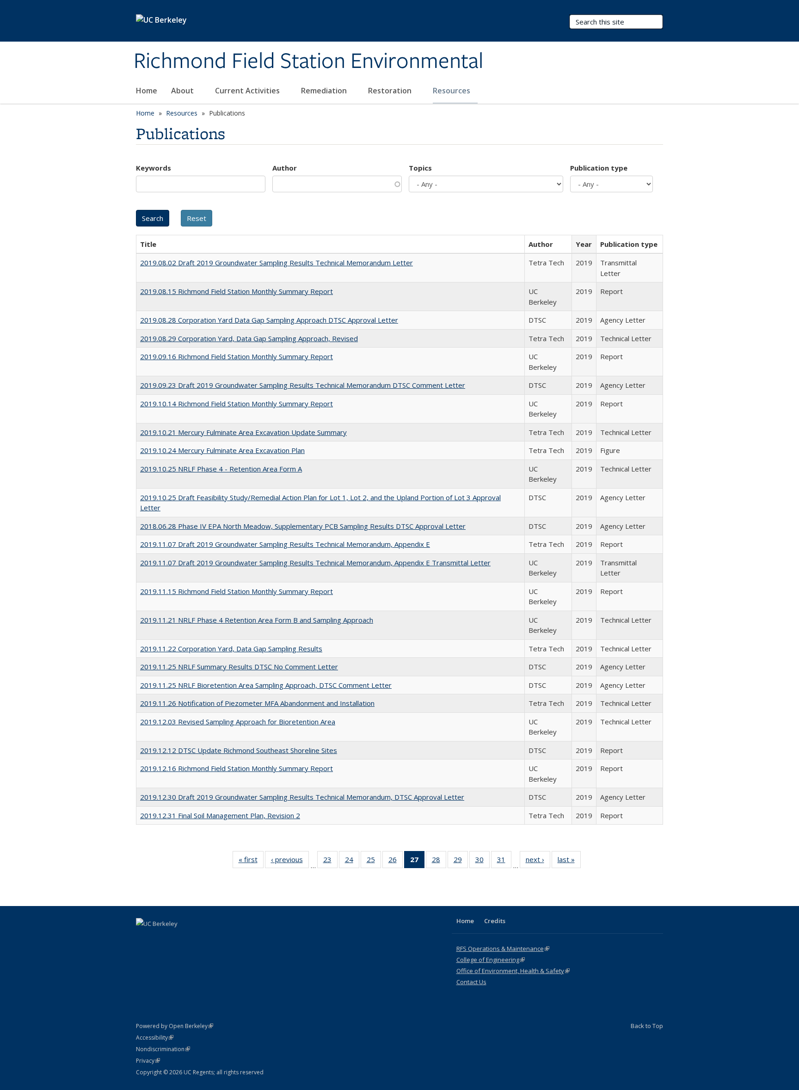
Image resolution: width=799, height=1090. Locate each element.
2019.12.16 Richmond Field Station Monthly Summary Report (236, 768)
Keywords (153, 167)
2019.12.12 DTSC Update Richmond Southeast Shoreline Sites (238, 750)
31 (504, 861)
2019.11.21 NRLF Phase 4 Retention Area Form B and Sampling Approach (256, 620)
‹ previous (290, 861)
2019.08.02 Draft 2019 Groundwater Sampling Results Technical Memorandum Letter (276, 262)
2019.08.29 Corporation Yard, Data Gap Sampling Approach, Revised (249, 338)
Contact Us (471, 982)
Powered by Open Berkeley (174, 1026)
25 (374, 861)
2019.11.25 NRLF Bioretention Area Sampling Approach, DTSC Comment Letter (266, 685)
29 (461, 861)
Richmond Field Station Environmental (308, 61)
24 (352, 861)
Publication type (598, 167)
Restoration (390, 91)
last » (569, 861)
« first (251, 861)
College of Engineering (490, 959)
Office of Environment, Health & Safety (513, 971)
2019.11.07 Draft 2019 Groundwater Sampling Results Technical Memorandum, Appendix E (285, 544)
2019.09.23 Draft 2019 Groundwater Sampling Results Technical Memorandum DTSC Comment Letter (302, 385)
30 (482, 861)
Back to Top (647, 1026)
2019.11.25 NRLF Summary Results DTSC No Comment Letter (239, 666)
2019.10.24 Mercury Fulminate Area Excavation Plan (222, 450)
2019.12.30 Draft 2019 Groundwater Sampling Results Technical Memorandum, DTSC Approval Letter (302, 797)
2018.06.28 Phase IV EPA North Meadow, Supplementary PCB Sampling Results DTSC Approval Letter (303, 526)
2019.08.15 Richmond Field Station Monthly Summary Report (236, 291)
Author (284, 167)
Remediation (325, 91)
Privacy (148, 1061)
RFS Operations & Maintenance (502, 948)
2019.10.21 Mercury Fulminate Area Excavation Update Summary (243, 432)
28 (439, 861)
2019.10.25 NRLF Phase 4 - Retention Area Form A (221, 468)
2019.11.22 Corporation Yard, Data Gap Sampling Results (231, 648)
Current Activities (248, 91)
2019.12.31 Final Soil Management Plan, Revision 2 (220, 815)
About (183, 91)
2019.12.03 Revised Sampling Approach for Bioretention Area (237, 721)
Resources (452, 91)
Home (146, 91)
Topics (420, 167)
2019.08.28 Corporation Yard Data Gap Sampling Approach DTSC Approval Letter (269, 320)
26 (395, 861)
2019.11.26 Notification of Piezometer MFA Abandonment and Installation (257, 703)
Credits (494, 921)
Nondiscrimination (163, 1049)
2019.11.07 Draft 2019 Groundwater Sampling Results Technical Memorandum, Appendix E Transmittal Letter (315, 562)
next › (538, 861)
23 (330, 861)
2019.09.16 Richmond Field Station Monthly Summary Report (236, 356)
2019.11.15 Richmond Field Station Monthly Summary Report (236, 591)
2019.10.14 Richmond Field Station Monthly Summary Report (236, 403)
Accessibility (154, 1037)
